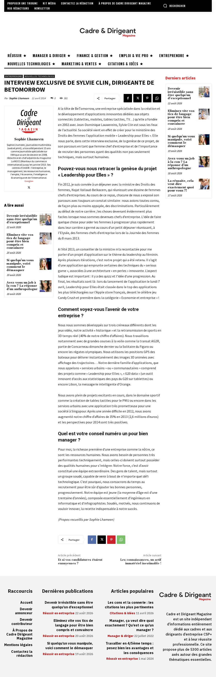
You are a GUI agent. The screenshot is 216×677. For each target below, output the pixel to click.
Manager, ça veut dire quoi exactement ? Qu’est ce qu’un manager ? (129, 625)
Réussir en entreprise (58, 613)
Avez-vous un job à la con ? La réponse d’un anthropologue (22, 286)
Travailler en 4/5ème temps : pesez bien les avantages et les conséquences (130, 648)
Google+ (28, 181)
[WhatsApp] (157, 98)
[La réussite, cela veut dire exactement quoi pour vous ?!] (204, 184)
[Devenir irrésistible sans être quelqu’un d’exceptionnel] (45, 219)
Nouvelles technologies (39, 76)
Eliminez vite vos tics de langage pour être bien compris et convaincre (20, 241)
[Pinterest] (147, 98)
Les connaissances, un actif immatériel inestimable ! (140, 561)
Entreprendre (13, 76)
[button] (174, 6)
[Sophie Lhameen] (29, 121)
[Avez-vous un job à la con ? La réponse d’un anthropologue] (45, 286)
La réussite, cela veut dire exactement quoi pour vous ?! (181, 186)
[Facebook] (128, 98)
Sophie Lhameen (19, 98)
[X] (137, 98)
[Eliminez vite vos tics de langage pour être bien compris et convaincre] (45, 238)
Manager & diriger (121, 636)
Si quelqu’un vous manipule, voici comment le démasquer (20, 265)
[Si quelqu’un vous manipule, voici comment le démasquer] (45, 264)
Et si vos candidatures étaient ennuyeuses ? (80, 561)
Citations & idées (122, 613)
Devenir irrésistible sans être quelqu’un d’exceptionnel (22, 219)
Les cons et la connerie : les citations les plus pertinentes (129, 605)
